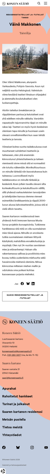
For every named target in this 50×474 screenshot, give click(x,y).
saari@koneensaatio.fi (12, 377)
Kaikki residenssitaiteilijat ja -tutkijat (25, 296)
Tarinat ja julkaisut (16, 404)
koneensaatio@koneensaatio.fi (17, 351)
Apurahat (9, 388)
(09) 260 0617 (14, 354)
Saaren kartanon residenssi (22, 412)
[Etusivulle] (17, 4)
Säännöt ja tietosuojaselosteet (14, 465)
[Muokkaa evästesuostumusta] (3, 471)
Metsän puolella (14, 419)
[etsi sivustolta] (39, 3)
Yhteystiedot (12, 435)
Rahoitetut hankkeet (17, 396)
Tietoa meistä (12, 427)
